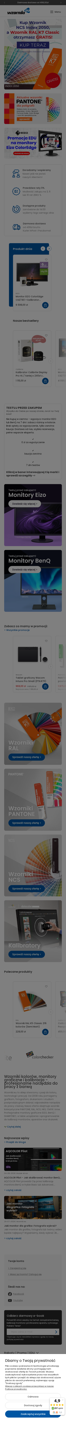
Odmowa (33, 1396)
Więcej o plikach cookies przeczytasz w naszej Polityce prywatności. (29, 1388)
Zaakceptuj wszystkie (33, 1414)
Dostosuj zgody (33, 1405)
